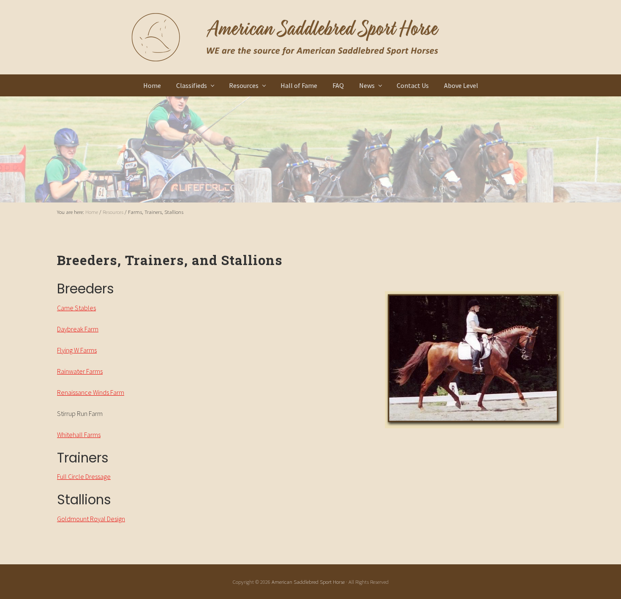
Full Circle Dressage (84, 476)
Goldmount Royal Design (91, 518)
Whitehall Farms (79, 434)
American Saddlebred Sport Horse (308, 581)
